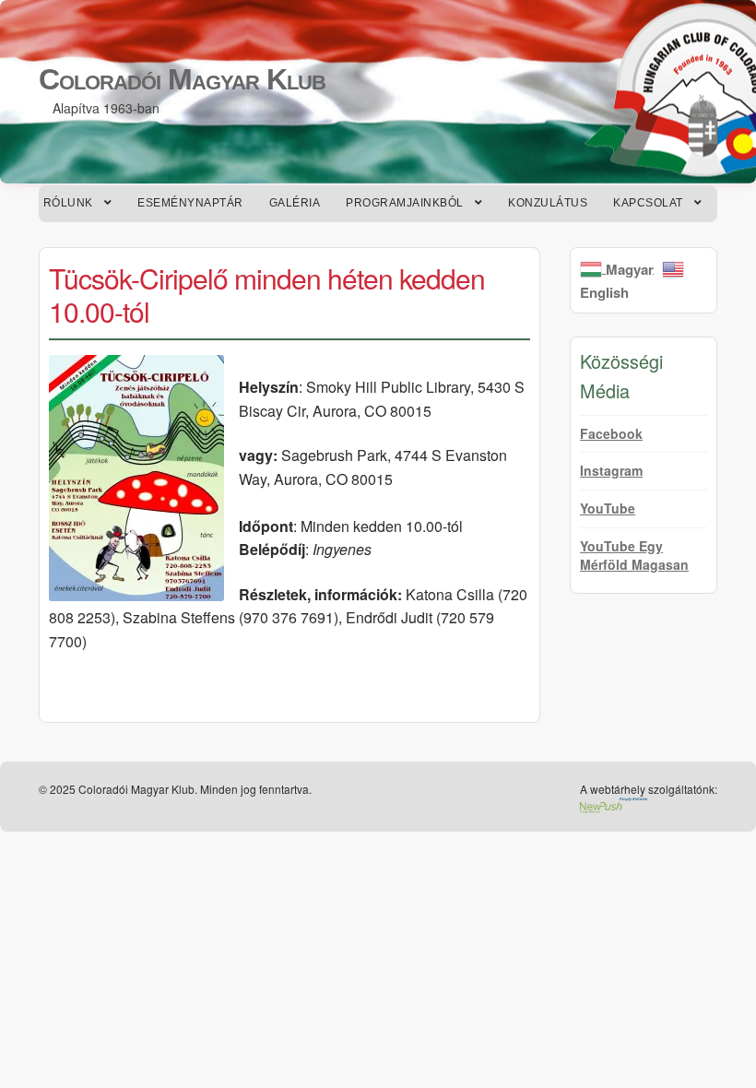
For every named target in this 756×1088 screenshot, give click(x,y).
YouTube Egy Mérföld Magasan (634, 555)
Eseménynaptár (190, 202)
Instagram (611, 470)
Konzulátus (547, 202)
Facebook (611, 433)
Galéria (295, 202)
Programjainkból (405, 202)
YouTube (607, 508)
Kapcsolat (648, 202)
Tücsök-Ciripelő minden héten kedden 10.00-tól (267, 294)
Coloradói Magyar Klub (182, 79)
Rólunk (68, 202)
